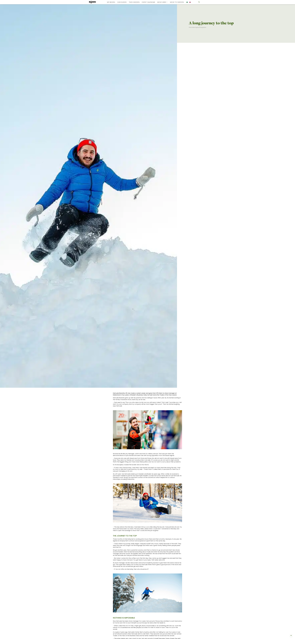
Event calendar (148, 2)
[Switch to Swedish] (187, 2)
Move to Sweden (177, 2)
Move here (161, 2)
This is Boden (134, 2)
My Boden (111, 2)
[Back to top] (291, 635)
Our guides (122, 2)
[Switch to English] (190, 2)
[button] (199, 2)
